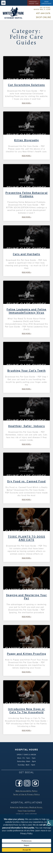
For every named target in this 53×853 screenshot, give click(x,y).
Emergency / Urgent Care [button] (34, 2)
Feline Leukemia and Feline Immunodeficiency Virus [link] (26, 311)
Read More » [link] (26, 103)
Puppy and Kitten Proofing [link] (26, 653)
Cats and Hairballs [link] (26, 254)
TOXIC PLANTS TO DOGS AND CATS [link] (26, 538)
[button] (3, 3)
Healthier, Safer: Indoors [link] (26, 426)
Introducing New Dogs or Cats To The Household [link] (26, 711)
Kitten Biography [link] (26, 140)
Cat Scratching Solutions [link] (26, 84)
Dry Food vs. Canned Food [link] (26, 481)
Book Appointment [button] (46, 2)
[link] (50, 823)
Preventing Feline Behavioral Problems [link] (26, 194)
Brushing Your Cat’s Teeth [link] (26, 370)
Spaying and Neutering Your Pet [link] (26, 597)
